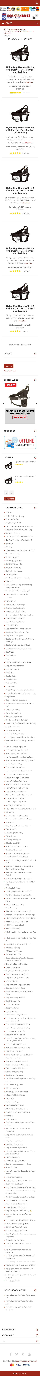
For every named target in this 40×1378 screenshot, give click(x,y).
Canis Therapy (11, 601)
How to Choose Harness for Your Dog (18, 1180)
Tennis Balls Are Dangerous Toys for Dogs (20, 1197)
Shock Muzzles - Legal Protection (17, 857)
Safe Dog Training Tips (13, 839)
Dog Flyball (10, 652)
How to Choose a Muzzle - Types (17, 750)
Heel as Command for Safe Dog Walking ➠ (20, 1220)
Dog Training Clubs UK (13, 523)
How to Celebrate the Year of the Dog (19, 529)
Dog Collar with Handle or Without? (18, 645)
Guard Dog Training (12, 727)
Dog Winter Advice (12, 1008)
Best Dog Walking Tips (13, 567)
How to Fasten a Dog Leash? (15, 1031)
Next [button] (36, 403)
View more (9, 499)
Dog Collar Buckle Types (14, 635)
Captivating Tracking (13, 1157)
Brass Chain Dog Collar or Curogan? (18, 591)
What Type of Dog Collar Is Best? (17, 921)
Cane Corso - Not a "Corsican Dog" (17, 594)
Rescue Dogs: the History (14, 832)
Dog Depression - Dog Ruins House (18, 984)
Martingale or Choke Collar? (15, 805)
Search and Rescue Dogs (14, 850)
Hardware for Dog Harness (15, 734)
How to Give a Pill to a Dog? (15, 767)
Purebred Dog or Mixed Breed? (16, 1068)
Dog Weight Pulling (12, 1004)
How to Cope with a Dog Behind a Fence (19, 757)
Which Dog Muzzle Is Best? (15, 925)
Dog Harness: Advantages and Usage (18, 1164)
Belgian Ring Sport (12, 557)
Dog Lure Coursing (12, 669)
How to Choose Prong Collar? (16, 753)
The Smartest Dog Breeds (14, 1084)
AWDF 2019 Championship (15, 516)
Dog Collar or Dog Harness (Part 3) (17, 974)
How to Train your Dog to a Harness (18, 784)
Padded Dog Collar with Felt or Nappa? (19, 819)
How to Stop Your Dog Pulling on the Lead (20, 771)
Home (4, 29)
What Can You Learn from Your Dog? (18, 911)
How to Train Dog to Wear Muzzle (17, 777)
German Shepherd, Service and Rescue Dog (20, 723)
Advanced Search (10, 371)
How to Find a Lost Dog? (14, 764)
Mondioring (10, 812)
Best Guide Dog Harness (14, 571)
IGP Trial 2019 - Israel (13, 533)
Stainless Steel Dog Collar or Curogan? (19, 878)
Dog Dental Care (11, 981)
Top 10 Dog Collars (12, 1088)
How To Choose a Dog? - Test (16, 746)
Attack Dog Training (12, 554)
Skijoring (9, 547)
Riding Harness (11, 836)
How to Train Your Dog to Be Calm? (18, 1047)
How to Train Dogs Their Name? (16, 781)
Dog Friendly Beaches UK (14, 1184)
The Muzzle (10, 1098)
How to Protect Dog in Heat (15, 1034)
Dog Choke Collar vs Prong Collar (17, 632)
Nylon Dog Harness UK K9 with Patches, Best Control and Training (20, 70)
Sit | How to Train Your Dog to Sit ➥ (18, 1223)
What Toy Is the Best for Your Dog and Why (20, 918)
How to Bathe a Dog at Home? (16, 1015)
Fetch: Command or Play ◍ (15, 1240)
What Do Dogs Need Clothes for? (17, 1109)
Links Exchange (11, 1119)
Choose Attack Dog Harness (15, 608)
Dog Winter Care (11, 1011)
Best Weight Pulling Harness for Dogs (19, 578)
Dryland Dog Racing (12, 709)
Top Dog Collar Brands (13, 888)
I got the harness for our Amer (25, 462)
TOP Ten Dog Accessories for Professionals (20, 1262)
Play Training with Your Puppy (16, 1207)
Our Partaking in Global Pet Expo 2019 (19, 540)
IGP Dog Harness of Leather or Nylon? (18, 795)
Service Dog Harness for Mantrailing (18, 853)
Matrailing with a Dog (13, 1281)
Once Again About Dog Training (16, 815)
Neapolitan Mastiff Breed (14, 1058)
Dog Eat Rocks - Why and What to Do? (18, 648)
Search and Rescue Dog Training (17, 846)
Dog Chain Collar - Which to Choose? (18, 628)
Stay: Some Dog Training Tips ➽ (16, 1230)
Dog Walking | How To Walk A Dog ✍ (19, 1210)
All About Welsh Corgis (14, 951)
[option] (20, 403)
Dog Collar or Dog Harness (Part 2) (17, 971)
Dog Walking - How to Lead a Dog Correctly (20, 693)
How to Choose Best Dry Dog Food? (18, 1024)
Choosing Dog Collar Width (15, 618)
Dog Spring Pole (11, 683)
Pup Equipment (11, 829)
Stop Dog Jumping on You (15, 1075)
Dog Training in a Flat (13, 1001)
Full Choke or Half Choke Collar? (17, 720)
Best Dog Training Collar (14, 564)
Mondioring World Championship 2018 (19, 536)
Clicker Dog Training (13, 967)
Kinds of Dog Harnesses (14, 1177)
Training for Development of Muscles (18, 895)
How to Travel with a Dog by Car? (17, 788)
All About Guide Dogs (13, 947)
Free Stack (9, 1115)
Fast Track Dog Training (14, 716)
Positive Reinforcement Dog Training (18, 1065)
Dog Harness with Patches (15, 665)
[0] (34, 18)
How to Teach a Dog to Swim (15, 1044)
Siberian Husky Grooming (14, 1071)
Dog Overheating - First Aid (15, 997)
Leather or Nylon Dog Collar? (16, 798)
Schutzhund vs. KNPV (13, 843)
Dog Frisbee (10, 659)
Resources (9, 543)
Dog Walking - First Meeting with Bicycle (19, 690)
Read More (29, 82)
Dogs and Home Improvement (16, 700)
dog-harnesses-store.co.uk (26, 1361)
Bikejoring (9, 581)
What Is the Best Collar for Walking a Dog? (20, 914)
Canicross (9, 598)
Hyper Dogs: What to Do (14, 1051)
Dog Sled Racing (11, 679)
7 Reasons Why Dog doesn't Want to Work (20, 550)
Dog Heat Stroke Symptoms (15, 988)
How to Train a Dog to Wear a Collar (18, 774)
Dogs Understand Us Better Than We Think (20, 1187)
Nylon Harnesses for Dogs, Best (17, 29)
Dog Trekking (10, 686)
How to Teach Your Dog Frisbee (16, 1200)
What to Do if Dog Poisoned (15, 1095)
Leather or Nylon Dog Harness (16, 801)
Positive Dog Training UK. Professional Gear (20, 1265)
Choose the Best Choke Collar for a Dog (19, 615)
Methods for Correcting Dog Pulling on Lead (21, 808)
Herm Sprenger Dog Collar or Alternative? (20, 737)
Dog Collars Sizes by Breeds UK (16, 1147)
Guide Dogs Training (13, 730)
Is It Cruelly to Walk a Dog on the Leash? (19, 1054)
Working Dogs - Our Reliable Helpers (18, 944)
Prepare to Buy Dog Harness (15, 1160)
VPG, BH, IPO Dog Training (15, 904)
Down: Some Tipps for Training (16, 1227)
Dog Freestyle (11, 655)
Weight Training (11, 908)
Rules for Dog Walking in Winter (17, 1204)
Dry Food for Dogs (12, 1102)
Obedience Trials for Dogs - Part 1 (17, 1061)
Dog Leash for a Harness (14, 1141)
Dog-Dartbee (10, 696)
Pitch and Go (10, 822)
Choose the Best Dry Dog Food (16, 964)
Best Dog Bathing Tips (13, 954)
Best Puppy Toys (11, 574)
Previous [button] (4, 403)
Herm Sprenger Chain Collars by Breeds (19, 526)
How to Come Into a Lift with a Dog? (18, 1028)
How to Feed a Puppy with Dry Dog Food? (20, 760)
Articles (8, 512)
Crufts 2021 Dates (12, 519)
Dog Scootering (11, 676)
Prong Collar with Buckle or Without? (18, 826)
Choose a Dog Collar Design (15, 604)
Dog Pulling (10, 672)
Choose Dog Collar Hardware (16, 611)
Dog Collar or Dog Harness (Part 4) (17, 977)
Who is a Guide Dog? (13, 928)
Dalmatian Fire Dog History (15, 622)
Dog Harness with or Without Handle (18, 662)
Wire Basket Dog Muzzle (14, 1144)
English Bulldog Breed (13, 713)
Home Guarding (11, 1167)
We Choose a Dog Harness (15, 1105)
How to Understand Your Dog (16, 791)
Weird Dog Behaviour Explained (17, 1091)
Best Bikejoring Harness (14, 560)
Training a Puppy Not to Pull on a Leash (19, 891)
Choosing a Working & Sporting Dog (18, 1112)
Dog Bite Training (12, 625)
